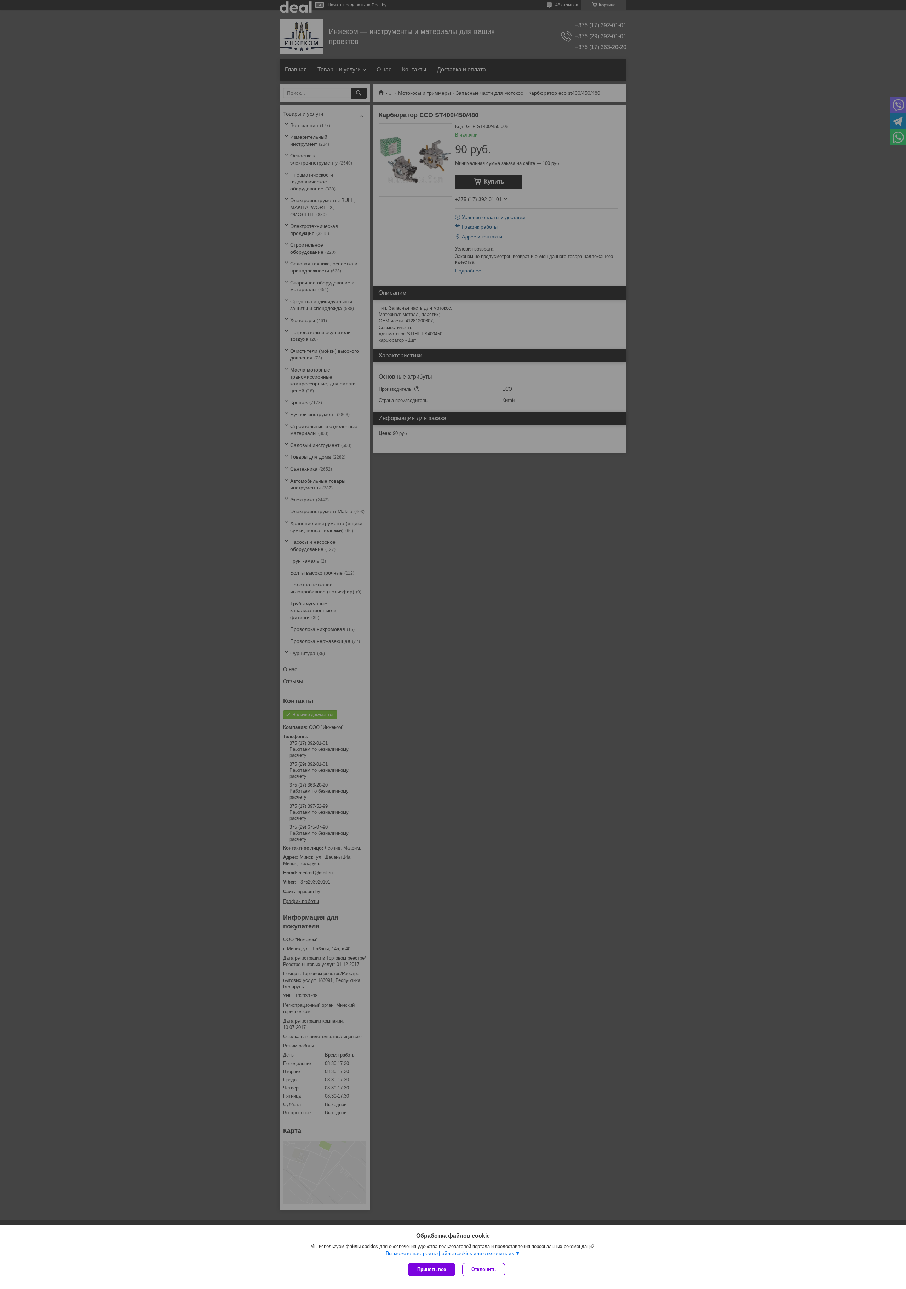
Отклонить (483, 1269)
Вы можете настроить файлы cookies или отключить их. (450, 1253)
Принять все (431, 1269)
